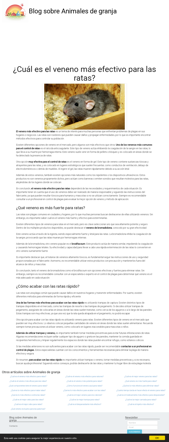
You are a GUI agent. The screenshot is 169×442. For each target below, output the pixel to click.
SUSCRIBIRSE (134, 432)
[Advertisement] (84, 42)
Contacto (13, 426)
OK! (157, 437)
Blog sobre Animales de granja (73, 11)
